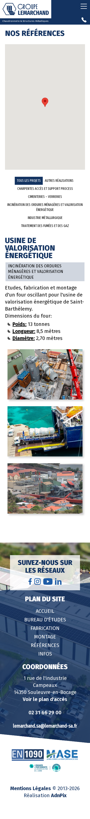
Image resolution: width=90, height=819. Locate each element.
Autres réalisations (59, 181)
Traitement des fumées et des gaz (45, 226)
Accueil (45, 611)
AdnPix (58, 795)
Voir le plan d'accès (45, 699)
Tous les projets (29, 181)
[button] (45, 102)
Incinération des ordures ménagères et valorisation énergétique (45, 207)
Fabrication (45, 628)
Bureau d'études (45, 620)
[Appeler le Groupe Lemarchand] (84, 20)
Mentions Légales (30, 788)
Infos (45, 654)
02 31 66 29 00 (45, 713)
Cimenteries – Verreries (45, 197)
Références (45, 645)
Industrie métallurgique (45, 218)
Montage (45, 637)
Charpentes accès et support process (45, 189)
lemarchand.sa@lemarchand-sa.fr (45, 726)
